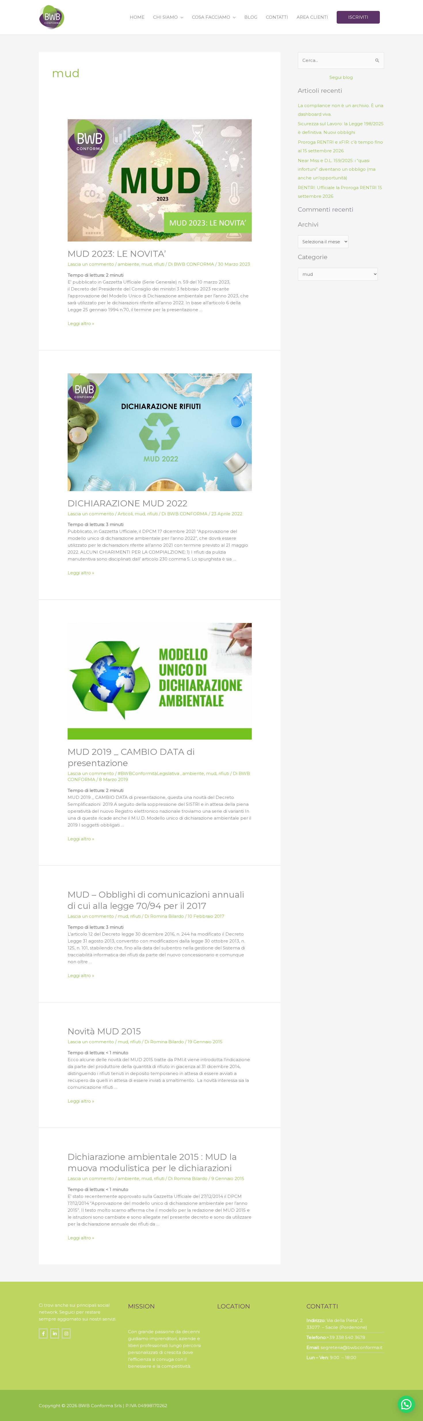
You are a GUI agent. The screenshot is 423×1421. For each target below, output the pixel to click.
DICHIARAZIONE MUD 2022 (127, 503)
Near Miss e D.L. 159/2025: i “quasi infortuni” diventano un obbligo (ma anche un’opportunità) (337, 169)
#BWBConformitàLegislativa (149, 773)
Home (137, 17)
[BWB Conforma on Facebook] (43, 1333)
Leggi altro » (81, 323)
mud (146, 264)
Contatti (277, 17)
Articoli (125, 513)
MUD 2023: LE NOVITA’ (117, 253)
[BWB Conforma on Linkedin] (54, 1333)
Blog (250, 17)
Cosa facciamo (211, 17)
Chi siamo (165, 17)
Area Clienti (312, 17)
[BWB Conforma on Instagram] (66, 1333)
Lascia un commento (91, 264)
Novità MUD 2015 (104, 1031)
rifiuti (159, 264)
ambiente (128, 264)
